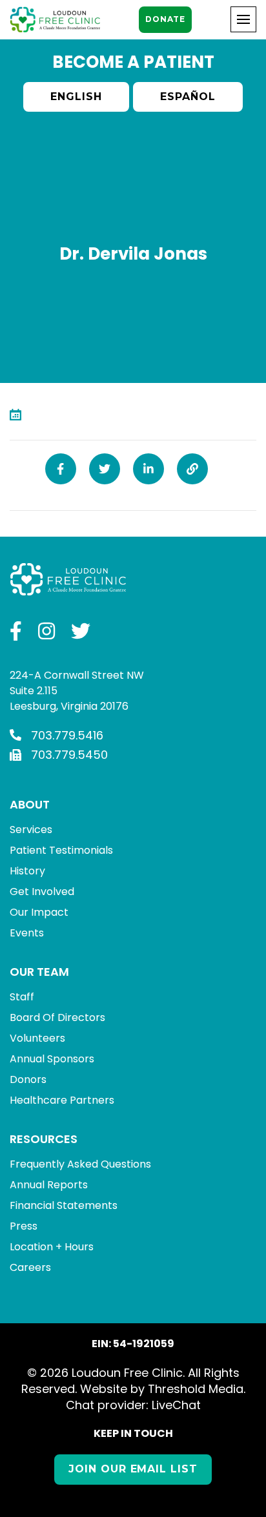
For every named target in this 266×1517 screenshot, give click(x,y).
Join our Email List (133, 1469)
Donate (165, 19)
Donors (28, 1079)
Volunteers (37, 1038)
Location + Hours (52, 1246)
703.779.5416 (67, 735)
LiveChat (176, 1405)
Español (188, 96)
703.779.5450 (69, 755)
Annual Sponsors (52, 1058)
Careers (30, 1267)
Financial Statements (64, 1205)
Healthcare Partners (62, 1100)
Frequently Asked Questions (80, 1164)
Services (31, 829)
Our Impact (39, 912)
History (27, 870)
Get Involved (42, 891)
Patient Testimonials (61, 850)
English (76, 96)
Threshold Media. (196, 1389)
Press (23, 1226)
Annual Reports (49, 1184)
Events (27, 932)
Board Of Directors (57, 1017)
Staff (22, 996)
